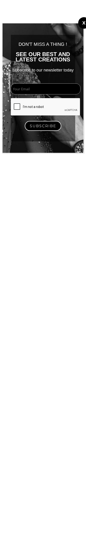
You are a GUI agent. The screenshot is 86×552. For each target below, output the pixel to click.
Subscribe (43, 126)
